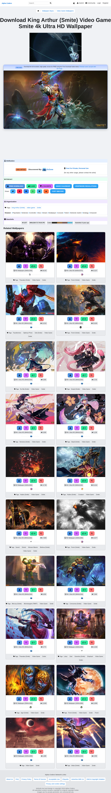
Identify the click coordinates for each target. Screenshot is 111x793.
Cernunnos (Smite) (75, 603)
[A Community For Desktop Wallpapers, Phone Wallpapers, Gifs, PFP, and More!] (38, 11)
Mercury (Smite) (17, 603)
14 (34, 481)
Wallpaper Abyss (48, 11)
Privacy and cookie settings (55, 784)
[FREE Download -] (19, 752)
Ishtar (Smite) (75, 765)
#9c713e (59, 222)
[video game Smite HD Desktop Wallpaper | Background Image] (30, 747)
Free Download (16, 186)
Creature (81, 494)
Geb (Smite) (38, 333)
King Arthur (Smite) (18, 208)
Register (105, 3)
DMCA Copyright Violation (96, 779)
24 (85, 266)
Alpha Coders (7, 3)
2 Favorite (46, 186)
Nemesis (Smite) (25, 442)
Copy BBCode (58, 191)
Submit (81, 3)
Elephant (90, 656)
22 (34, 319)
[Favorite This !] (26, 752)
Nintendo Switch (75, 213)
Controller (32, 213)
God (71, 656)
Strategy (85, 213)
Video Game (36, 280)
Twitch (66, 213)
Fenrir (97, 713)
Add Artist (21, 169)
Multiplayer (52, 213)
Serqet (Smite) (75, 389)
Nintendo (24, 213)
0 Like (32, 186)
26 (85, 319)
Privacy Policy (26, 779)
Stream (44, 213)
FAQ (17, 779)
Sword (18, 547)
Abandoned (36, 274)
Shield (24, 547)
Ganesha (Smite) (80, 656)
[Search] (50, 3)
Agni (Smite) (24, 713)
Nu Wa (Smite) (24, 389)
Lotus (65, 656)
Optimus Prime (27, 333)
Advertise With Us (77, 779)
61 (34, 266)
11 (85, 642)
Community (91, 3)
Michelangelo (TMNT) (30, 603)
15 (34, 699)
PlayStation (16, 213)
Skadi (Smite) (75, 442)
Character (93, 213)
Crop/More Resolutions (85, 186)
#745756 (64, 222)
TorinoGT (36, 707)
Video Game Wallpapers (65, 11)
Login (99, 3)
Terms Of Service (40, 779)
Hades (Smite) (24, 494)
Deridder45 (86, 327)
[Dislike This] (40, 752)
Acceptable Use (54, 779)
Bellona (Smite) (45, 547)
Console (60, 213)
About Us (9, 779)
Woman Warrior (33, 547)
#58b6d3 (69, 222)
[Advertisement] (55, 144)
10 (34, 533)
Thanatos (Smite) (24, 280)
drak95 (87, 489)
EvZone (50, 169)
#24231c (54, 222)
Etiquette (65, 779)
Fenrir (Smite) (75, 280)
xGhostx (36, 542)
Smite (39, 208)
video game (31, 208)
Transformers (17, 333)
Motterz (87, 274)
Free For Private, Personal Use (77, 168)
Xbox (39, 213)
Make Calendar (63, 186)
